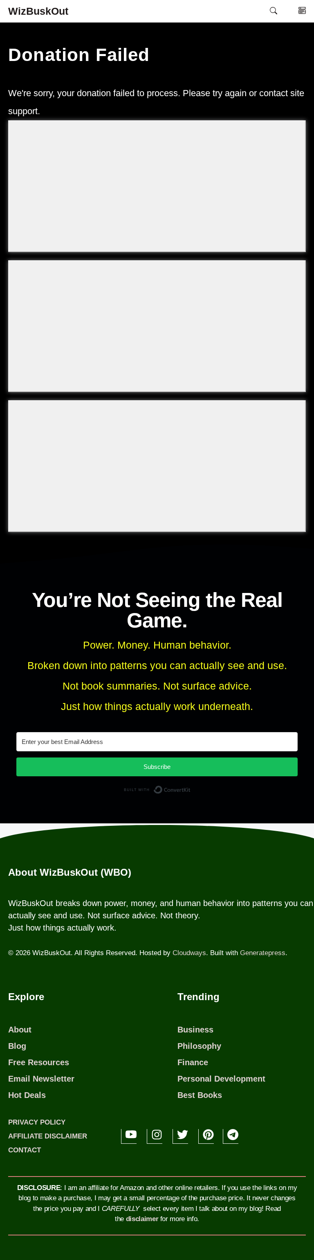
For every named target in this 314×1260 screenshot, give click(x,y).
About (19, 1029)
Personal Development (221, 1078)
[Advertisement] (156, 185)
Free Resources (38, 1062)
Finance (192, 1062)
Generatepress (262, 953)
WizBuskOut (38, 11)
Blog (17, 1045)
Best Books (199, 1095)
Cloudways (189, 953)
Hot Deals (27, 1095)
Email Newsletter (41, 1078)
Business (195, 1029)
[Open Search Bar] (273, 11)
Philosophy (199, 1045)
